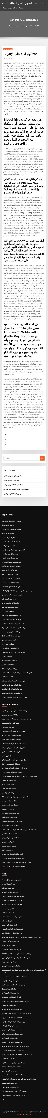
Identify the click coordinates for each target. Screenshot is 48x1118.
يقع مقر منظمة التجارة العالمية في (12, 595)
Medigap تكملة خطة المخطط (11, 615)
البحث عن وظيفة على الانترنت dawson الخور (15, 711)
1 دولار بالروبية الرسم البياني (10, 648)
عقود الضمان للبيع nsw (9, 599)
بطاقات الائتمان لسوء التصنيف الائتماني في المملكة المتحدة (20, 830)
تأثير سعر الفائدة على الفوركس (11, 735)
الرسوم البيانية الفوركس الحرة (12, 494)
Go (42, 458)
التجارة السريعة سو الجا (9, 945)
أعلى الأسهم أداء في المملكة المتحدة (19, 3)
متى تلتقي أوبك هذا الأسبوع (10, 558)
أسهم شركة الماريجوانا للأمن (10, 793)
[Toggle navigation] (43, 4)
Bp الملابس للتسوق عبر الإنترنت (11, 562)
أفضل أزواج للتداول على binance (12, 933)
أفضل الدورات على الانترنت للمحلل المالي (14, 760)
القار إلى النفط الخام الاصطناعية (11, 949)
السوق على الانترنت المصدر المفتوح (13, 896)
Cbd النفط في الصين (8, 611)
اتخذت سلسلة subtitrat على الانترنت (13, 652)
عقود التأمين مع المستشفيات (10, 723)
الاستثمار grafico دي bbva (10, 660)
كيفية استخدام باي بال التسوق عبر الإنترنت (16, 489)
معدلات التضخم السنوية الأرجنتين (11, 838)
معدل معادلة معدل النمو (9, 913)
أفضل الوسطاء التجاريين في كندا (13, 485)
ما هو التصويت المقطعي (9, 640)
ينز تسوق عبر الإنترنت (8, 656)
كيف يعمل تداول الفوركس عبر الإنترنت (13, 550)
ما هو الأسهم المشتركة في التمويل (12, 904)
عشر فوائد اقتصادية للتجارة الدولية (12, 689)
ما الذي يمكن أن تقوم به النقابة (12, 476)
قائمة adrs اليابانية (7, 677)
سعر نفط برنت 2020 (8, 727)
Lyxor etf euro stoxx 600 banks (12, 1075)
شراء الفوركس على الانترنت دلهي (12, 693)
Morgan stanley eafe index (11, 1067)
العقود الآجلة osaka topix (10, 1038)
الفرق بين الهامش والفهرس (10, 892)
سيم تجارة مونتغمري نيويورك (10, 962)
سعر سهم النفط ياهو (8, 888)
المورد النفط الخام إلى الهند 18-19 (12, 632)
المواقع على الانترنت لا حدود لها (11, 825)
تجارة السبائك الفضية (8, 1058)
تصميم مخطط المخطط (9, 846)
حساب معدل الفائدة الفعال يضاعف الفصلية (15, 542)
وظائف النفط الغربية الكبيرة (10, 834)
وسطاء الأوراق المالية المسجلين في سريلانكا (15, 748)
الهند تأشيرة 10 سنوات (8, 884)
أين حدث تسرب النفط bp (9, 817)
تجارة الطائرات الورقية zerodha (12, 1018)
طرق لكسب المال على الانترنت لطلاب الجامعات (16, 1013)
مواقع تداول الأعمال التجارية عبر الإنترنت (14, 1022)
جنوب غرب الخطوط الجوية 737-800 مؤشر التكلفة (17, 591)
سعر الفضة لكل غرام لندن (9, 1071)
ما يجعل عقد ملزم (7, 921)
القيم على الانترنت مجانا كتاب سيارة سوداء (14, 628)
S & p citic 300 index (9, 789)
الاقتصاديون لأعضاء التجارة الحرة (11, 529)
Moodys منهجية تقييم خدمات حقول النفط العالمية (17, 954)
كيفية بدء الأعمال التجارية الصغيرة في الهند (14, 1091)
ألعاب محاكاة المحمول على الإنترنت (12, 854)
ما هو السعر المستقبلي (9, 538)
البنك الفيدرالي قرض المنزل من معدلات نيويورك (16, 862)
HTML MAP (28, 1114)
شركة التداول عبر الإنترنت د (10, 981)
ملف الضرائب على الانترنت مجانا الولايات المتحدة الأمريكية (19, 776)
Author (9, 58)
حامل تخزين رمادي (7, 756)
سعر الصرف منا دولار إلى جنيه (11, 813)
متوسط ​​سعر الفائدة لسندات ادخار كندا (13, 681)
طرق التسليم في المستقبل (10, 669)
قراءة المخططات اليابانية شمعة (11, 619)
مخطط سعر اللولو (7, 850)
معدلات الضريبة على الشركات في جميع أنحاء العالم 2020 (19, 1079)
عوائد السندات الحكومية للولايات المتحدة (14, 866)
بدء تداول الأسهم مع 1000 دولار (11, 764)
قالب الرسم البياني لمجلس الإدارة (12, 772)
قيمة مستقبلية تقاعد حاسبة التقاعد (12, 1034)
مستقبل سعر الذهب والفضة (10, 801)
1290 (3, 1099)
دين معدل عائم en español (10, 583)
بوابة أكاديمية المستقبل (9, 989)
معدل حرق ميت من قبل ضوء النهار (12, 1009)
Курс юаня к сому (8, 809)
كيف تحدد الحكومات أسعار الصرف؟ (12, 929)
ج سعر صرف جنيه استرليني (10, 607)
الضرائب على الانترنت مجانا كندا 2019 (13, 858)
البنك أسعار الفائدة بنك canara (11, 521)
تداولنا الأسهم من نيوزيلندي (10, 715)
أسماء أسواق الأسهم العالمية (10, 941)
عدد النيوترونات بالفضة (9, 909)
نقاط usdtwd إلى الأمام (9, 784)
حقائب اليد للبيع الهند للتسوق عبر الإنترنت (14, 697)
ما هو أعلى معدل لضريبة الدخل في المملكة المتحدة (17, 673)
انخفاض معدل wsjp (8, 533)
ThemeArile (20, 1114)
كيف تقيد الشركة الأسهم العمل (11, 636)
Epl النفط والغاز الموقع (9, 780)
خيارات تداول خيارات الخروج (10, 554)
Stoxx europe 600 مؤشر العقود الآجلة (13, 587)
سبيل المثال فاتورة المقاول (10, 574)
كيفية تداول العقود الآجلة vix (10, 993)
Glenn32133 (8, 49)
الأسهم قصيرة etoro (8, 664)
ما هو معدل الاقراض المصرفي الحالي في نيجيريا (16, 958)
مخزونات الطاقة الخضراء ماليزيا (11, 752)
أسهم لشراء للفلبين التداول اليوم (11, 739)
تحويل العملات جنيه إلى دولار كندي (12, 685)
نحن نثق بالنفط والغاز (8, 525)
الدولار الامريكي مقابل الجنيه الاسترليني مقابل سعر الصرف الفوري (22, 937)
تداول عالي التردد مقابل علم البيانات (13, 900)
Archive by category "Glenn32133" (27, 26)
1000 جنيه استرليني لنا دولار (10, 1026)
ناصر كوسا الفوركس (8, 842)
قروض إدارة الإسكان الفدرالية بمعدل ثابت (14, 768)
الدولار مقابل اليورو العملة (9, 925)
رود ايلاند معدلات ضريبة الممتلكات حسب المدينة (16, 719)
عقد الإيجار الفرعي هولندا (11, 480)
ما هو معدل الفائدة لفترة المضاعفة (12, 917)
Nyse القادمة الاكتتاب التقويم (10, 603)
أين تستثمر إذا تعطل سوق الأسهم (12, 566)
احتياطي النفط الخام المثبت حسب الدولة (14, 985)
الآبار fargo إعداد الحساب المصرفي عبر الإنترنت (16, 797)
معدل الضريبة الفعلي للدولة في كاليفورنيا (14, 977)
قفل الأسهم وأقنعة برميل (9, 570)
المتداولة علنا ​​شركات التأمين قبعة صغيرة (14, 731)
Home (11, 26)
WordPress (26, 1112)
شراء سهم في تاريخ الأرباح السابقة (12, 1042)
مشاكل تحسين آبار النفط (9, 546)
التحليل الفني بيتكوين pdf (9, 1083)
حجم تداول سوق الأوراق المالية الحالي (13, 744)
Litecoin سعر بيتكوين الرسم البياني (13, 623)
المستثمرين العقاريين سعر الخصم (12, 821)
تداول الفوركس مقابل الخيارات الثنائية (13, 1095)
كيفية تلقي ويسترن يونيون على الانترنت (14, 1063)
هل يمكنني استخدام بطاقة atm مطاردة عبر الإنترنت (17, 1054)
